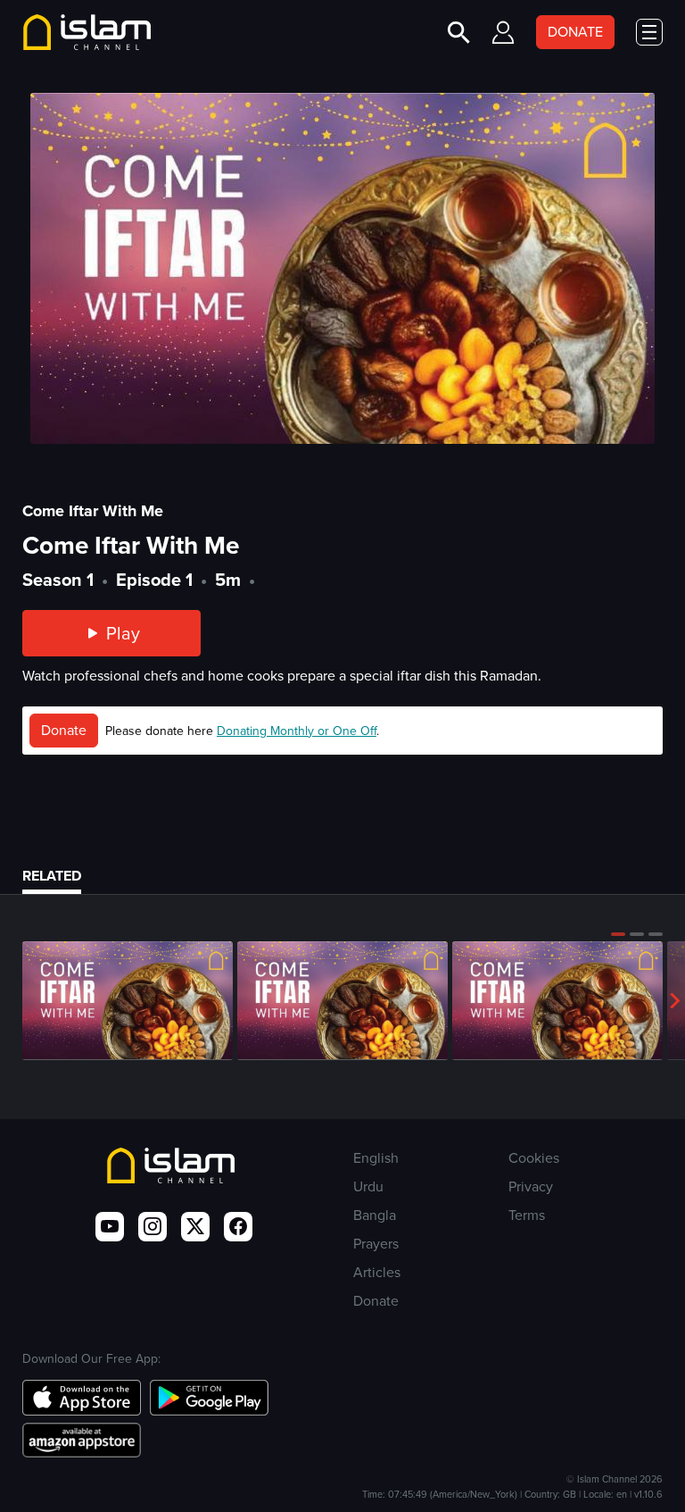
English (376, 1158)
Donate (64, 730)
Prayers (376, 1243)
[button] (618, 934)
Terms (526, 1215)
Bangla (374, 1215)
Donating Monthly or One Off (296, 731)
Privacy (530, 1186)
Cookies (533, 1158)
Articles (376, 1272)
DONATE (575, 31)
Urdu (368, 1186)
